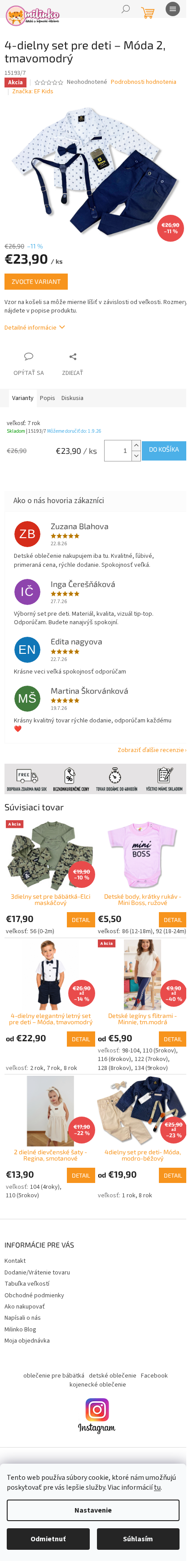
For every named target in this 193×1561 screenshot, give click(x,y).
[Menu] (173, 9)
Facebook (154, 1375)
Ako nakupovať (24, 1306)
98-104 (131, 1050)
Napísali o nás (22, 1317)
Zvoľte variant (36, 281)
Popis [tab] (47, 398)
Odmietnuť (48, 1539)
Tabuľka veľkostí (26, 1283)
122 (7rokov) (151, 1059)
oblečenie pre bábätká (53, 1375)
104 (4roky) (45, 1187)
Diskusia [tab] (72, 398)
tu (157, 1487)
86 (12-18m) (137, 931)
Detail (81, 919)
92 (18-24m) (171, 931)
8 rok (70, 1068)
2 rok (37, 1068)
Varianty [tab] (23, 398)
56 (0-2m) (42, 931)
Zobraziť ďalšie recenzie (151, 750)
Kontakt (15, 1261)
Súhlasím (138, 1539)
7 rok (53, 1068)
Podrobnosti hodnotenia (143, 82)
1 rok (129, 1195)
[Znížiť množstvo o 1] (136, 456)
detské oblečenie (112, 1375)
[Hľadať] (126, 9)
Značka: (32, 91)
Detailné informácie (30, 327)
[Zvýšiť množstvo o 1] (136, 445)
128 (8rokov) (114, 1068)
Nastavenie (93, 1510)
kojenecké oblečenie (98, 1384)
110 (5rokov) (159, 1050)
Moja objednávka (27, 1340)
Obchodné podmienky (34, 1295)
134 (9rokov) (151, 1068)
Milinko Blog (20, 1329)
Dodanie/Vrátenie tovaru (37, 1272)
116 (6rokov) (114, 1059)
